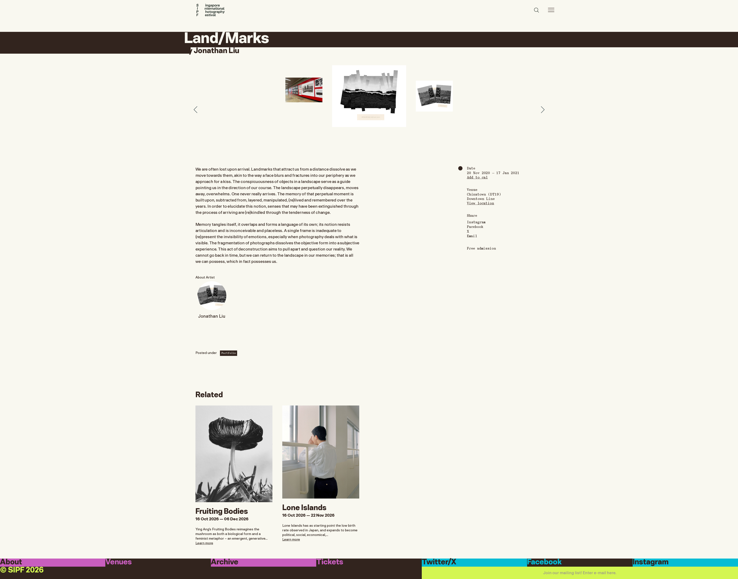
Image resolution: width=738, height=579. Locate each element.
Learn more (204, 542)
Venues (118, 562)
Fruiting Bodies (221, 510)
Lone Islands (304, 506)
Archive (224, 562)
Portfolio (228, 352)
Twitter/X (439, 562)
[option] (369, 96)
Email (472, 236)
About (11, 562)
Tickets (329, 562)
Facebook (475, 226)
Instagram (476, 222)
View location (480, 203)
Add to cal (477, 177)
